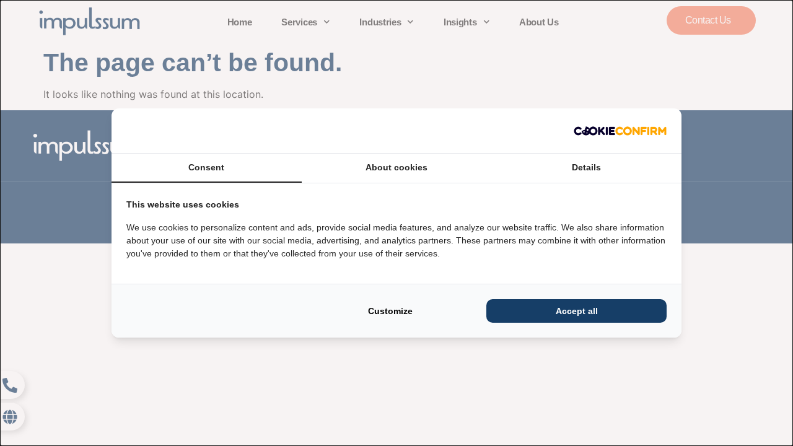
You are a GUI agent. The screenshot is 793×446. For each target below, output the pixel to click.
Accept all (577, 311)
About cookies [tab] (396, 167)
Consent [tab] (206, 167)
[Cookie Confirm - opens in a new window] (620, 130)
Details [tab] (586, 167)
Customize (390, 311)
